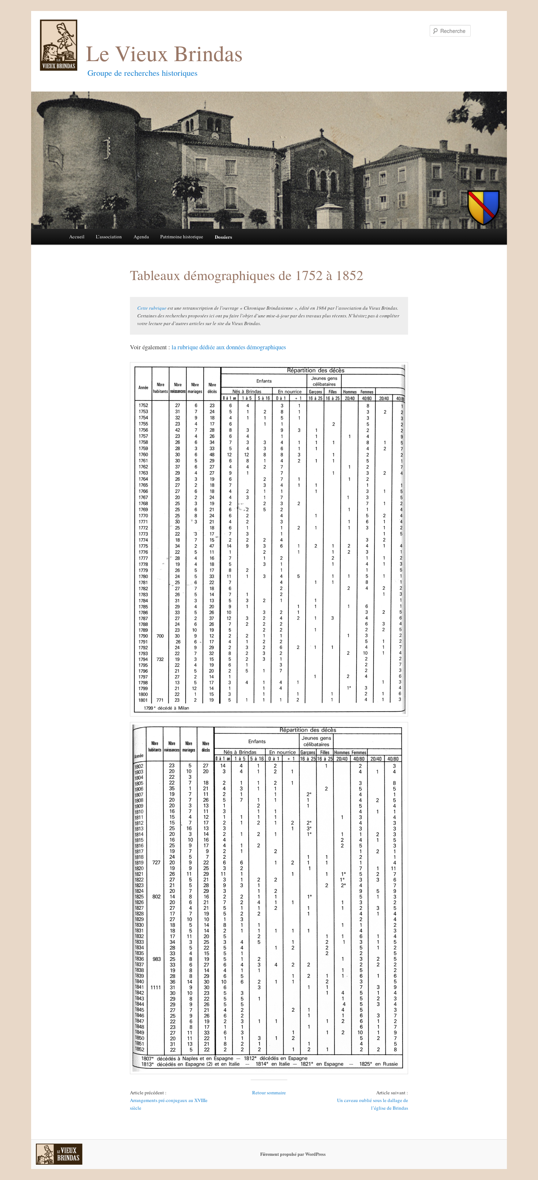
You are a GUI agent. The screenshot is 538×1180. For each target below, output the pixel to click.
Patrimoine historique (181, 236)
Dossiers (223, 236)
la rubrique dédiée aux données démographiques (229, 347)
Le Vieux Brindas (164, 52)
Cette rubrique (152, 308)
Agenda (141, 236)
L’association (109, 236)
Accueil (77, 236)
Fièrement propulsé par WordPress (293, 1154)
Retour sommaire (269, 1092)
